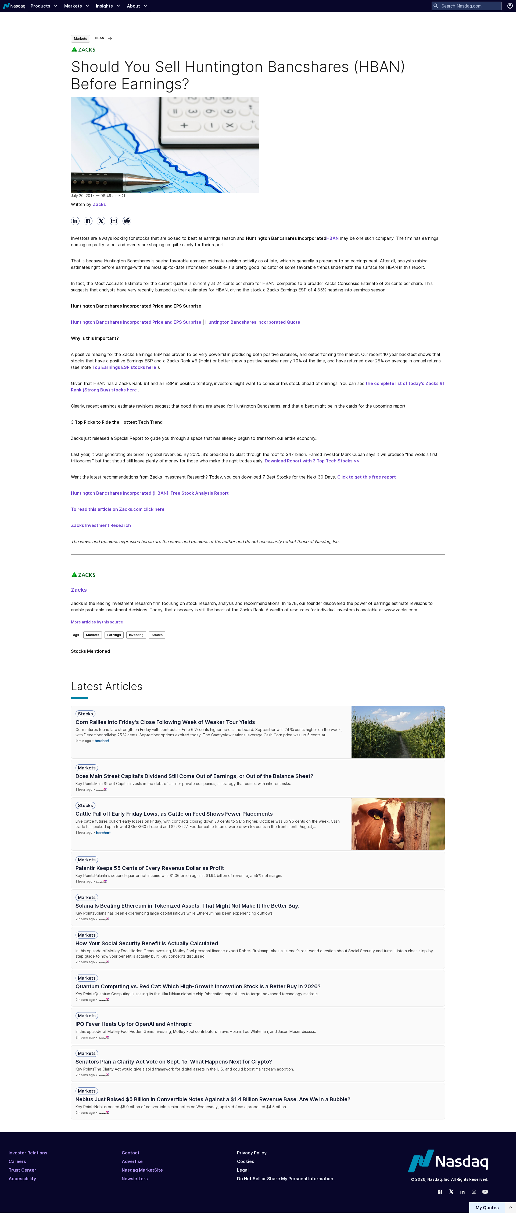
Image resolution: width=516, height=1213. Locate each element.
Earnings (114, 635)
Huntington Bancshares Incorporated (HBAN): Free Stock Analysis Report (150, 493)
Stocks (157, 635)
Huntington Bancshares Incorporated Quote (252, 322)
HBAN (332, 238)
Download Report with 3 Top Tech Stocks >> (312, 460)
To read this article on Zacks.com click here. (118, 509)
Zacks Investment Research (101, 525)
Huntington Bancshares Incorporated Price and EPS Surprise (136, 322)
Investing (136, 635)
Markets (80, 39)
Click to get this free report (366, 477)
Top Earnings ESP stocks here (124, 367)
